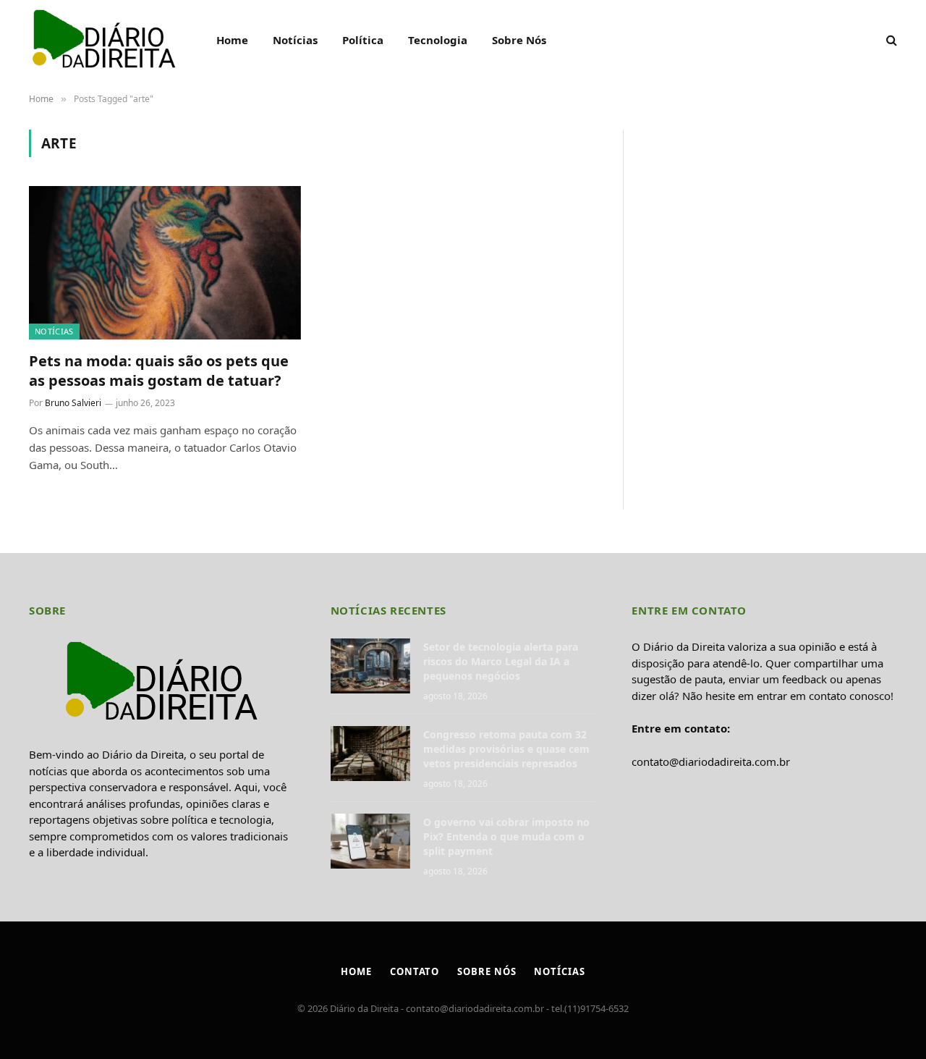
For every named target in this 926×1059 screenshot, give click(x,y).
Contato (414, 971)
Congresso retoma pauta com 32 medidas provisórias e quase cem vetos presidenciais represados (506, 748)
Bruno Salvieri (73, 403)
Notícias (295, 40)
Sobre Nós (519, 40)
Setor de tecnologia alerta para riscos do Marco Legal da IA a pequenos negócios (500, 661)
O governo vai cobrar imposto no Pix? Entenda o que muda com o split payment (506, 836)
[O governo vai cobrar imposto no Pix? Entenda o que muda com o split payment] (370, 841)
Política (362, 40)
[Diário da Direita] (104, 40)
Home (232, 40)
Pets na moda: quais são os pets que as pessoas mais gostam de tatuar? (159, 370)
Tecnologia (437, 40)
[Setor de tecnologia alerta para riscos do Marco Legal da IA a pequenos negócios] (370, 665)
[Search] (890, 40)
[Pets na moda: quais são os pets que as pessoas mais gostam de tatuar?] (165, 262)
